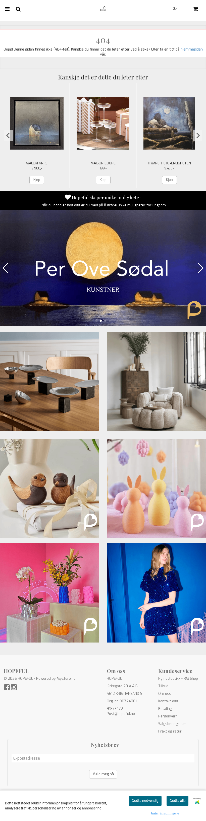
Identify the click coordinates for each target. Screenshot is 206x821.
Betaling (165, 708)
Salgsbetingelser (172, 723)
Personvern (168, 716)
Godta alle (177, 801)
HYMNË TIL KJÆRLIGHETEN (169, 163)
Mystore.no (66, 678)
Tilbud (163, 686)
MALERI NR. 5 (36, 163)
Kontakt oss (168, 701)
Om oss (164, 693)
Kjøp (36, 179)
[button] (8, 135)
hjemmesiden (192, 49)
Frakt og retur (170, 731)
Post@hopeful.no (121, 713)
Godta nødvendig (145, 801)
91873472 (115, 708)
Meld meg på (103, 774)
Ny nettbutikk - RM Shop (178, 678)
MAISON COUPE (103, 163)
